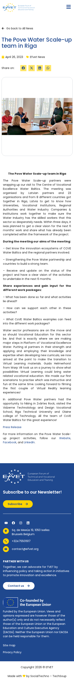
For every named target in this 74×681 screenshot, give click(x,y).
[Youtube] (6, 523)
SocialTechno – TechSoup (48, 676)
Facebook (9, 442)
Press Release (12, 427)
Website (64, 438)
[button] (23, 68)
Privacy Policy (12, 652)
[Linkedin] (28, 523)
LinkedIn (29, 442)
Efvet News (37, 57)
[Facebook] (13, 523)
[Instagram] (21, 523)
